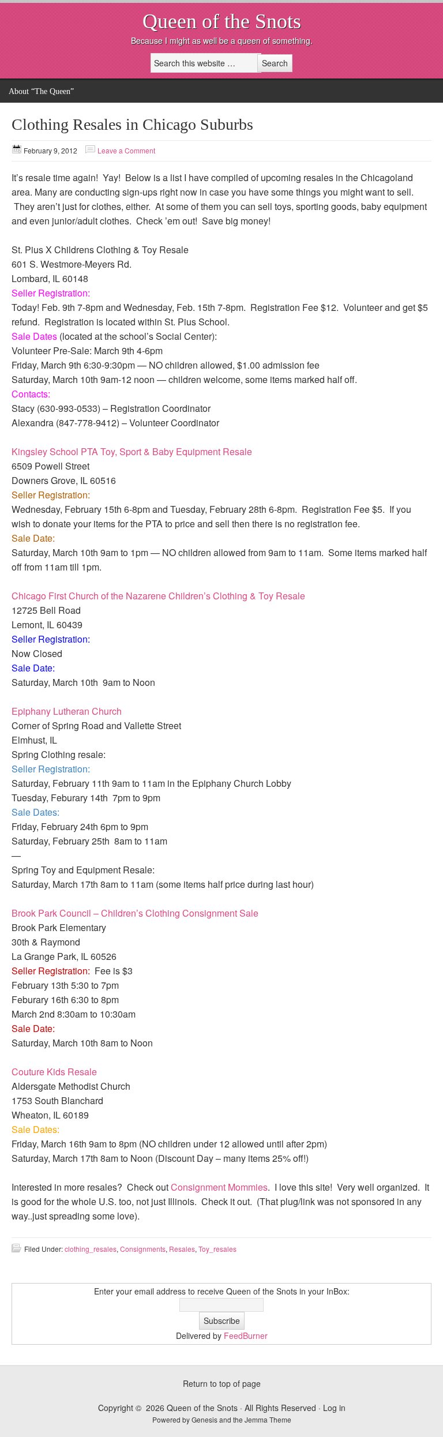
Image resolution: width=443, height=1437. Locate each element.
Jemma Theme (268, 1419)
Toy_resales (217, 1249)
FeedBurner (246, 1335)
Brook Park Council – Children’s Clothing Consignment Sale (135, 913)
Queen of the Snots (221, 21)
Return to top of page (222, 1383)
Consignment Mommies (219, 1187)
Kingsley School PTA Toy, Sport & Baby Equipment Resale (132, 451)
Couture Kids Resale (54, 1071)
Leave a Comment (126, 150)
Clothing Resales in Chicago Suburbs (132, 124)
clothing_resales (91, 1249)
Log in (334, 1407)
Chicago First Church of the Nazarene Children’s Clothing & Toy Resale (158, 595)
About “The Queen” (41, 91)
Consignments (143, 1249)
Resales (182, 1249)
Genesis (205, 1419)
